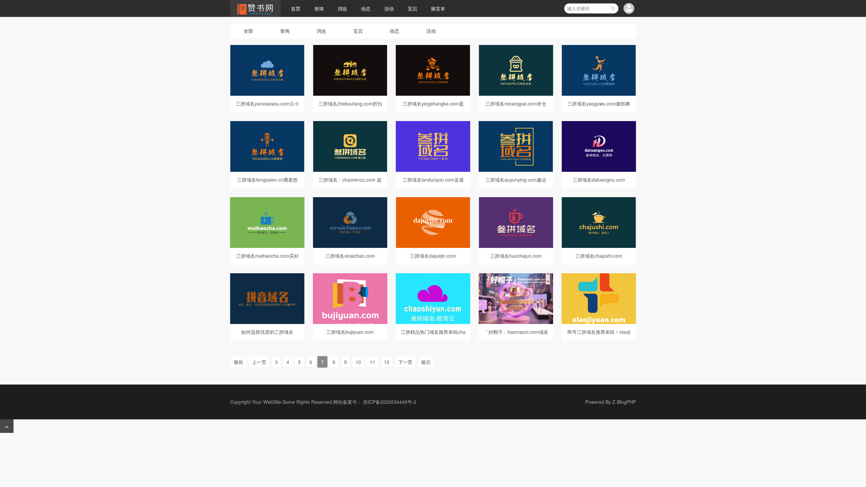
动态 (365, 8)
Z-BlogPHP (624, 401)
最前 (238, 361)
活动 (389, 8)
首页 (295, 8)
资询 (319, 8)
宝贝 (412, 8)
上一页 (259, 361)
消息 (342, 8)
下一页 (405, 361)
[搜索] (613, 8)
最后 (426, 361)
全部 (248, 30)
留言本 (438, 8)
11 (372, 361)
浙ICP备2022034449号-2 (389, 401)
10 (358, 361)
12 (386, 361)
